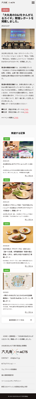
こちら (26, 109)
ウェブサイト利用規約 (9, 369)
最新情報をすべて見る (16, 320)
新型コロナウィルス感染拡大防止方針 (14, 386)
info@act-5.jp (15, 358)
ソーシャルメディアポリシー (11, 381)
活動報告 (5, 10)
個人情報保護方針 (7, 375)
